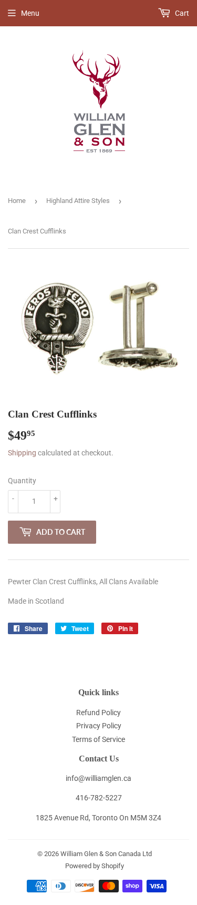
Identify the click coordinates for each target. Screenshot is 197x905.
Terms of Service (98, 739)
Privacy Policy (98, 725)
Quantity (22, 480)
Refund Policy (98, 712)
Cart (181, 13)
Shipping (22, 453)
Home (17, 201)
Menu (30, 13)
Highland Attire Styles (78, 201)
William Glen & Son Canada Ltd (106, 854)
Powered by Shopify (94, 866)
